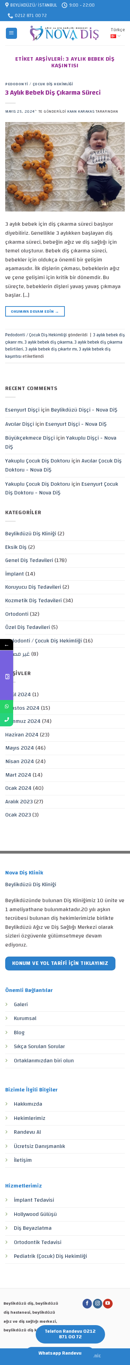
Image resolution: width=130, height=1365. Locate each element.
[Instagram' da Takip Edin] (97, 1303)
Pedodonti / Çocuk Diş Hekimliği (39, 84)
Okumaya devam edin (35, 311)
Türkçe (118, 30)
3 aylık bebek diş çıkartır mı (51, 349)
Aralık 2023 (19, 801)
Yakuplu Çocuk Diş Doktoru (37, 461)
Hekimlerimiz (29, 1118)
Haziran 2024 (21, 734)
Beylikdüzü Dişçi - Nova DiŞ (84, 410)
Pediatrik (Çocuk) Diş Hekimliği (50, 1256)
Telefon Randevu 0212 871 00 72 (70, 1334)
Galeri (21, 1004)
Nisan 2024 (19, 761)
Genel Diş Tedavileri (29, 560)
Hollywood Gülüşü (35, 1214)
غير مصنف (17, 654)
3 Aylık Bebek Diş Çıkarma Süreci (53, 92)
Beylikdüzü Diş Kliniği (30, 533)
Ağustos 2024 (22, 708)
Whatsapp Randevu (59, 1353)
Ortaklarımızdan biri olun (44, 1060)
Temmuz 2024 (23, 721)
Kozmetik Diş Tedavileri (33, 600)
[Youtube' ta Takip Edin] (107, 1303)
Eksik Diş (16, 547)
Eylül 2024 (18, 694)
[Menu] (11, 33)
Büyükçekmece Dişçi (30, 438)
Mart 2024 (18, 775)
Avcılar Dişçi (19, 424)
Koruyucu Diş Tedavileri (33, 587)
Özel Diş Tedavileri (27, 627)
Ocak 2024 (18, 788)
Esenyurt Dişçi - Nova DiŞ (75, 424)
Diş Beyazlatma (33, 1228)
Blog (19, 1032)
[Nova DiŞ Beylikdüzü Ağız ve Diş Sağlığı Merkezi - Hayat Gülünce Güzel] (64, 33)
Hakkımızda (28, 1104)
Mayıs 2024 (19, 748)
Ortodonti (16, 614)
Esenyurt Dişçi (22, 410)
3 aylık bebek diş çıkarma (48, 342)
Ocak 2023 (18, 815)
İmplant (14, 574)
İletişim (23, 1160)
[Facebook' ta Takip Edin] (87, 1303)
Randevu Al (27, 1132)
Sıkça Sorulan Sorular (39, 1046)
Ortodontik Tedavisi (37, 1242)
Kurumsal (25, 1018)
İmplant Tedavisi (34, 1200)
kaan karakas (80, 111)
